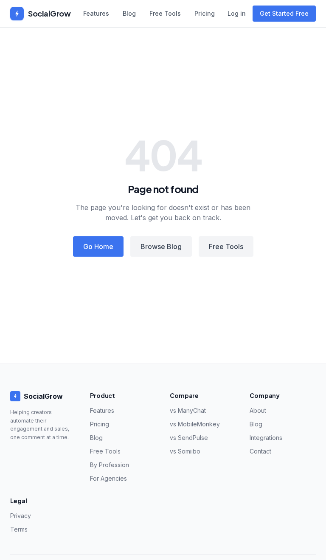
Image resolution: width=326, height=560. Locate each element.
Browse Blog (161, 246)
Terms (19, 529)
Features (96, 13)
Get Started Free (284, 13)
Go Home (98, 246)
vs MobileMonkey (195, 424)
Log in (237, 13)
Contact (260, 451)
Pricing (204, 13)
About (258, 410)
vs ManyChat (188, 410)
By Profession (109, 464)
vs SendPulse (189, 437)
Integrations (266, 437)
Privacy (20, 515)
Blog (129, 13)
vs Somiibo (185, 451)
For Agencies (108, 478)
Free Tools (165, 13)
